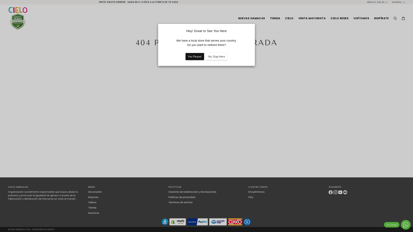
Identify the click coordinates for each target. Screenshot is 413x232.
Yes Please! (194, 56)
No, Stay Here (216, 56)
